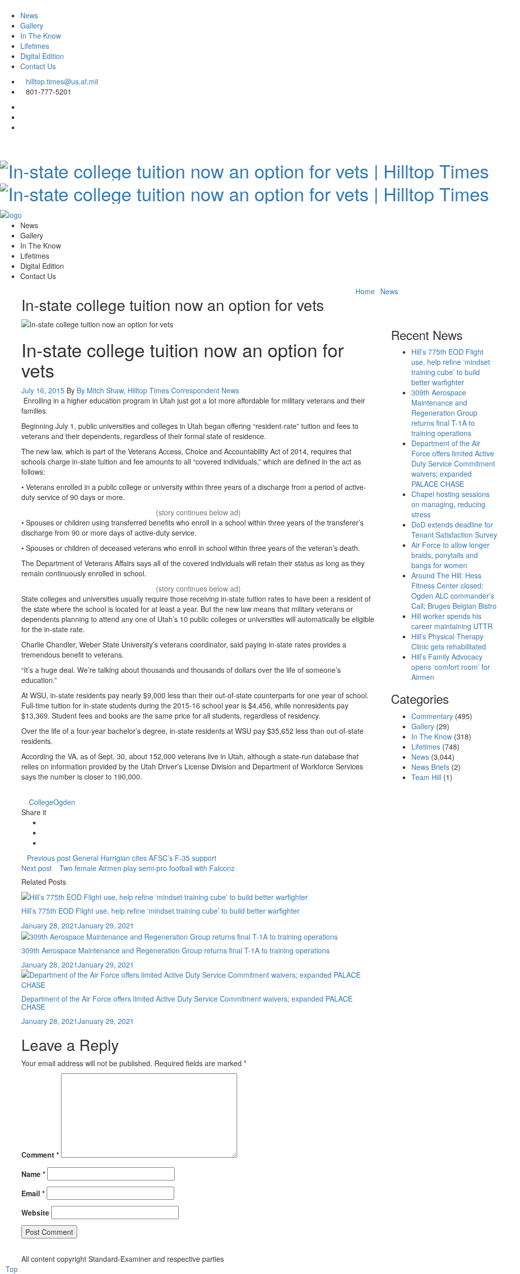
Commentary (432, 716)
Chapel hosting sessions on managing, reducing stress (450, 504)
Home (365, 291)
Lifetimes (34, 46)
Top (12, 1269)
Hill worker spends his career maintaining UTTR (452, 621)
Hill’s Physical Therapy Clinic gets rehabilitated (448, 641)
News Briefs (430, 767)
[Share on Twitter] (44, 832)
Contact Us (38, 66)
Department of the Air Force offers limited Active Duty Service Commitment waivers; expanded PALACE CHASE (186, 1002)
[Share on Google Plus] (44, 842)
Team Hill (426, 777)
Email (33, 1193)
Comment (40, 1154)
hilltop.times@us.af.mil (62, 81)
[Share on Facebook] (44, 822)
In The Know (40, 35)
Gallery (31, 25)
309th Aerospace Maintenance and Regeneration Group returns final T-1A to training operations (175, 950)
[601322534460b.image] (164, 896)
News (29, 15)
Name (33, 1174)
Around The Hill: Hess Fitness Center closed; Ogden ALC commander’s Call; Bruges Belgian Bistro (454, 590)
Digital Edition (42, 56)
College (41, 802)
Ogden (64, 802)
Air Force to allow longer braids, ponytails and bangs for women (450, 555)
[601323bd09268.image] (179, 935)
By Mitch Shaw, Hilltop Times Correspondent (148, 390)
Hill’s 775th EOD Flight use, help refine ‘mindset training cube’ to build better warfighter (160, 911)
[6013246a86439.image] (198, 979)
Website (35, 1212)
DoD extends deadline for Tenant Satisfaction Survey (454, 529)
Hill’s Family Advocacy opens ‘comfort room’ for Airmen (450, 666)
